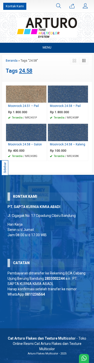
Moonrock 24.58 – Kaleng (67, 144)
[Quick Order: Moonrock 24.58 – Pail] (84, 98)
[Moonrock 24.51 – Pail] (26, 94)
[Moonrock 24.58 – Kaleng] (68, 132)
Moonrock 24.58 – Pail (65, 106)
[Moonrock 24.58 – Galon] (26, 132)
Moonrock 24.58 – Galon (25, 144)
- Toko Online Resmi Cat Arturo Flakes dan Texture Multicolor (47, 343)
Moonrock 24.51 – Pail (23, 106)
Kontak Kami (15, 6)
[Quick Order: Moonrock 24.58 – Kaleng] (84, 137)
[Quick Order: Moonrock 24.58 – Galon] (43, 137)
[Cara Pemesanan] (71, 6)
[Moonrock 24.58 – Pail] (68, 94)
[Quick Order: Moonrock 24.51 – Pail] (43, 98)
